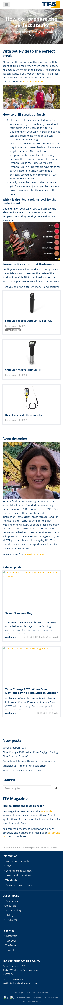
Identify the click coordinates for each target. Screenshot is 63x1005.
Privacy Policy (23, 997)
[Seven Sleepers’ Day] (31, 590)
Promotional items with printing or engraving (29, 761)
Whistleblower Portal (31, 1001)
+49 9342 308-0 (19, 979)
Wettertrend (52, 637)
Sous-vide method (33, 81)
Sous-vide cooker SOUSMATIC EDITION (28, 321)
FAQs (8, 865)
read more (10, 637)
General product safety (18, 870)
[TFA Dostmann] (51, 4)
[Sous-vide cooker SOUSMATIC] (31, 353)
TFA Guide (40, 637)
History (9, 915)
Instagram (11, 936)
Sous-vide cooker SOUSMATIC (23, 370)
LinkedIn (10, 950)
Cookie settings (51, 997)
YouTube (10, 945)
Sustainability (13, 910)
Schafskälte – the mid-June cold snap (24, 765)
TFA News (11, 920)
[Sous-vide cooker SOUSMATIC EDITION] (31, 304)
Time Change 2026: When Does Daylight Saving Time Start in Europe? (31, 691)
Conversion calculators (18, 885)
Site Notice (37, 997)
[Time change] (31, 666)
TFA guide (46, 811)
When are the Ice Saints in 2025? (22, 770)
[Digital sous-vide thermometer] (31, 398)
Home (6, 847)
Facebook (10, 940)
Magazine (15, 847)
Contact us (11, 901)
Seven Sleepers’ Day (18, 613)
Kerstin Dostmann (35, 554)
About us (10, 905)
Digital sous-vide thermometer (23, 415)
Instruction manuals (17, 861)
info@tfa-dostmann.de (23, 983)
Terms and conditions (18, 875)
